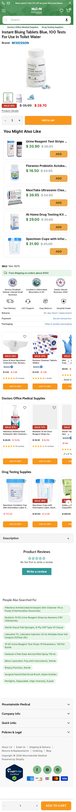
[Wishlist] (62, 10)
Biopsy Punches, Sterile (18, 667)
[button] (66, 20)
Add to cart (56, 805)
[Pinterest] (57, 770)
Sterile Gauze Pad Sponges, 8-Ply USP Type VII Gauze (34, 627)
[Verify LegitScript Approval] (14, 773)
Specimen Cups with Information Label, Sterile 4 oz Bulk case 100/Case (44, 507)
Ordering (37, 750)
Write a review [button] (37, 571)
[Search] (5, 20)
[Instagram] (47, 770)
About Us (7, 747)
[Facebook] (37, 770)
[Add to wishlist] (24, 336)
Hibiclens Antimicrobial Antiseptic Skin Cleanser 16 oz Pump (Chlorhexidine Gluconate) (34, 609)
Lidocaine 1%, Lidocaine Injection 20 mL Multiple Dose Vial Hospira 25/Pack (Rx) (36, 636)
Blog (48, 750)
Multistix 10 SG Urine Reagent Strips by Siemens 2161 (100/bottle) (45, 434)
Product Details (10, 110)
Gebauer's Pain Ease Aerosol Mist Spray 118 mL (30, 654)
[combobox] (40, 20)
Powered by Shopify (13, 759)
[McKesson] (20, 43)
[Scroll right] (70, 27)
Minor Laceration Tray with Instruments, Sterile (30, 660)
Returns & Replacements (15, 750)
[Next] (68, 361)
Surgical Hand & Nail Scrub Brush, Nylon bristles (31, 674)
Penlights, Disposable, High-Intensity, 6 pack (29, 681)
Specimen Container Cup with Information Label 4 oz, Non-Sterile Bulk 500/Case (15, 509)
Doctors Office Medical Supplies (22, 27)
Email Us (20, 747)
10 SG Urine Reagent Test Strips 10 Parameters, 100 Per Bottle (35, 646)
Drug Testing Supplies (52, 27)
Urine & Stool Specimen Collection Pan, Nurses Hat (14, 363)
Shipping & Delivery (40, 747)
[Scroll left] (3, 27)
